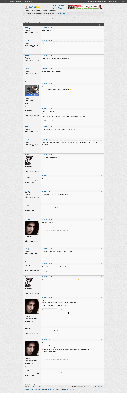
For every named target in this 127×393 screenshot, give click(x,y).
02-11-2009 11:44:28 (47, 108)
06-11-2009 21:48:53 (47, 204)
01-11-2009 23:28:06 (47, 55)
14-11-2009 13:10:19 (47, 327)
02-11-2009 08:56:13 (47, 83)
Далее (39, 22)
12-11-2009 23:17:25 (47, 276)
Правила (104, 1)
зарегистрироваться (97, 20)
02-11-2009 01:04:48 (47, 68)
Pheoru (27, 40)
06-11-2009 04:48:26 (47, 175)
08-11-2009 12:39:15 (47, 219)
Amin (26, 109)
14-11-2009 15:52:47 (47, 339)
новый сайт (62, 13)
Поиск (110, 1)
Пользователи (97, 1)
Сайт (26, 53)
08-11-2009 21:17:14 (47, 248)
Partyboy (27, 191)
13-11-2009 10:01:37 (47, 297)
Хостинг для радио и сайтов (55, 18)
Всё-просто (28, 219)
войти (89, 20)
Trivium (27, 27)
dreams (27, 154)
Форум (90, 1)
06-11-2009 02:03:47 (47, 139)
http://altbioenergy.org (47, 120)
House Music (45, 198)
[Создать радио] (85, 8)
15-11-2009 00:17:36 (47, 368)
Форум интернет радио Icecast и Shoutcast (35, 18)
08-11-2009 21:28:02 (47, 263)
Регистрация (116, 1)
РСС (101, 25)
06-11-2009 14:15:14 (47, 191)
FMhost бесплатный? (70, 18)
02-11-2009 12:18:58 (47, 126)
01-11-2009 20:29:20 (47, 27)
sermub (27, 83)
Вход (122, 1)
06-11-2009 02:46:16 (47, 154)
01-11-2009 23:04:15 (47, 40)
